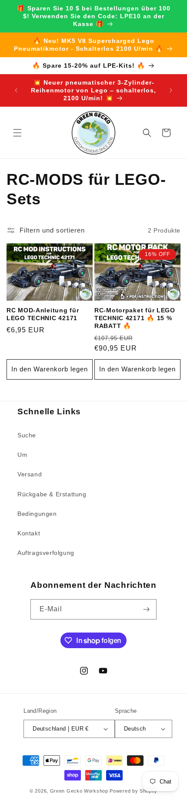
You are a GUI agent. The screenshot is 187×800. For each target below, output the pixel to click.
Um (22, 454)
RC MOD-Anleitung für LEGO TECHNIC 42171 (43, 314)
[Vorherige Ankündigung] (16, 90)
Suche (26, 435)
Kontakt (28, 533)
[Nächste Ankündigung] (170, 90)
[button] (17, 132)
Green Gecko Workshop (79, 790)
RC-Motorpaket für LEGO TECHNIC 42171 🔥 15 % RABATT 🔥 (134, 318)
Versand (29, 474)
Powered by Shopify (133, 790)
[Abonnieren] (146, 609)
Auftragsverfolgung (45, 552)
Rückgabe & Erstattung (52, 494)
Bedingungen (37, 513)
